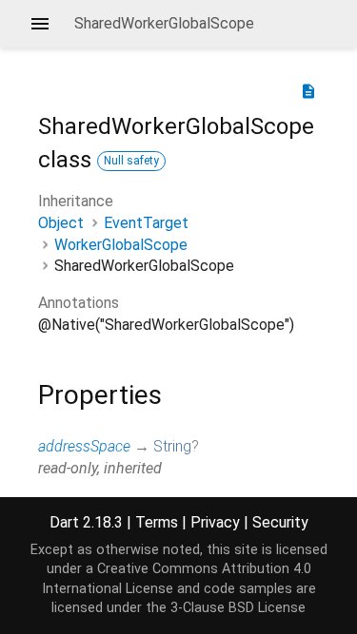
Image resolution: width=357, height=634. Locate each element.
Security (280, 522)
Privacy (215, 522)
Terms (156, 522)
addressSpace (84, 446)
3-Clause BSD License (238, 608)
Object (61, 223)
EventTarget (146, 223)
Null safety (131, 160)
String (172, 446)
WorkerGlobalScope (121, 245)
